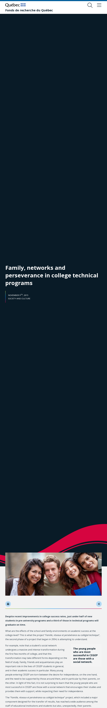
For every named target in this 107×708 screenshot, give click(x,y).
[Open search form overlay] (90, 5)
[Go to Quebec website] (15, 5)
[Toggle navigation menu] (99, 5)
